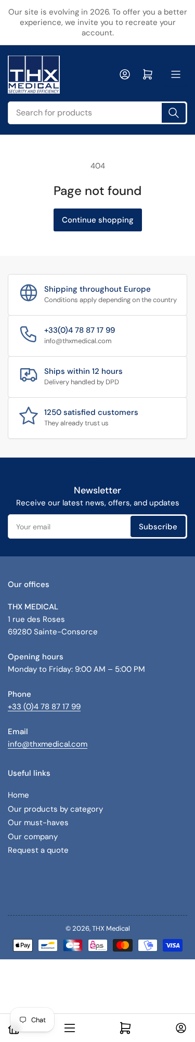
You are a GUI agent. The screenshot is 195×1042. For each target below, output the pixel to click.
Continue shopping (98, 220)
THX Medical (111, 928)
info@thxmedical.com (47, 744)
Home (18, 795)
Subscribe (158, 527)
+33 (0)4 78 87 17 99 (44, 706)
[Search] (173, 112)
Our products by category (55, 809)
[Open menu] (175, 74)
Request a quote (38, 850)
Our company (33, 836)
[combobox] (97, 112)
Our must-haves (38, 822)
